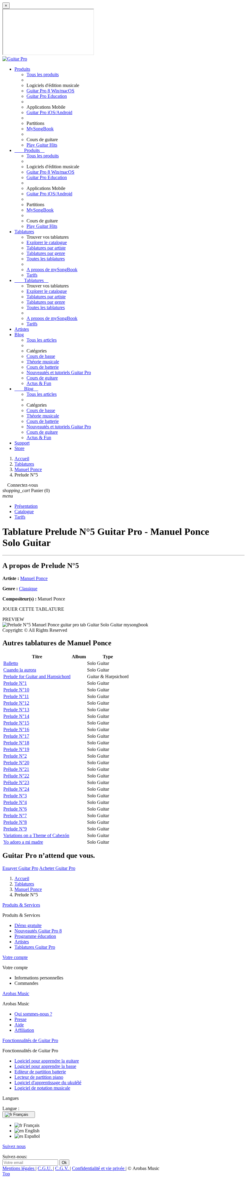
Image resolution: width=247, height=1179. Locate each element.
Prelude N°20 (16, 762)
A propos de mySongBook (52, 269)
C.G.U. (45, 1168)
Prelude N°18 (16, 742)
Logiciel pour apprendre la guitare (46, 1060)
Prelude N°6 (15, 808)
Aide (19, 1024)
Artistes (21, 329)
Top (6, 1173)
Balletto (10, 663)
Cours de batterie (43, 367)
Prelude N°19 (16, 749)
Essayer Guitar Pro (20, 868)
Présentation (26, 506)
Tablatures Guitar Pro (34, 947)
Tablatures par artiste (46, 247)
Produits (22, 69)
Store (19, 448)
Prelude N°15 (16, 722)
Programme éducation (35, 936)
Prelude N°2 (15, 756)
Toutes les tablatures (46, 258)
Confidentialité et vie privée (99, 1168)
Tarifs (32, 275)
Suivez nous (14, 1146)
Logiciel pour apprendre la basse (45, 1066)
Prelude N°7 (15, 815)
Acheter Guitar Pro (57, 868)
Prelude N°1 (15, 683)
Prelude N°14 (16, 716)
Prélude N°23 (16, 782)
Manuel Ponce (34, 578)
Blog (19, 334)
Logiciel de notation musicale (42, 1088)
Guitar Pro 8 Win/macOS (50, 90)
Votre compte (15, 957)
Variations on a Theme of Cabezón (36, 835)
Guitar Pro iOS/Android (49, 112)
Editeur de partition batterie (40, 1071)
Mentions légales (19, 1168)
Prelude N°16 (16, 729)
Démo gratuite (28, 925)
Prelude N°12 (16, 703)
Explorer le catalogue (47, 242)
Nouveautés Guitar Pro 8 (38, 930)
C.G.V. (62, 1168)
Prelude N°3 (15, 795)
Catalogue (24, 511)
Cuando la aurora (19, 669)
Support (22, 442)
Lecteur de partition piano (38, 1077)
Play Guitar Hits (42, 144)
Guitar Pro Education (47, 96)
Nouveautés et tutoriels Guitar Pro (59, 372)
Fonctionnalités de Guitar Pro (30, 1040)
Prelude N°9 (15, 828)
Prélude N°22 (16, 775)
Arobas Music (15, 993)
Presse (20, 1019)
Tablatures (24, 231)
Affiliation (24, 1030)
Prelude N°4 (15, 802)
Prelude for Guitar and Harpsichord (36, 676)
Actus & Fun (39, 383)
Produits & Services (21, 905)
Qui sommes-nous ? (33, 1013)
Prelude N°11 (16, 696)
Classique (28, 588)
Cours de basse (41, 356)
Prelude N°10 (16, 689)
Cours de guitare (42, 377)
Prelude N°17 (16, 736)
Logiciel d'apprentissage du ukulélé (47, 1082)
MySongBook (40, 128)
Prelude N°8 (15, 822)
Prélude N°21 (16, 769)
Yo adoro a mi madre (23, 842)
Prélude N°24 (16, 789)
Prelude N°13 (16, 709)
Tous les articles (42, 340)
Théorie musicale (43, 361)
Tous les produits (43, 74)
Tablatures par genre (46, 253)
